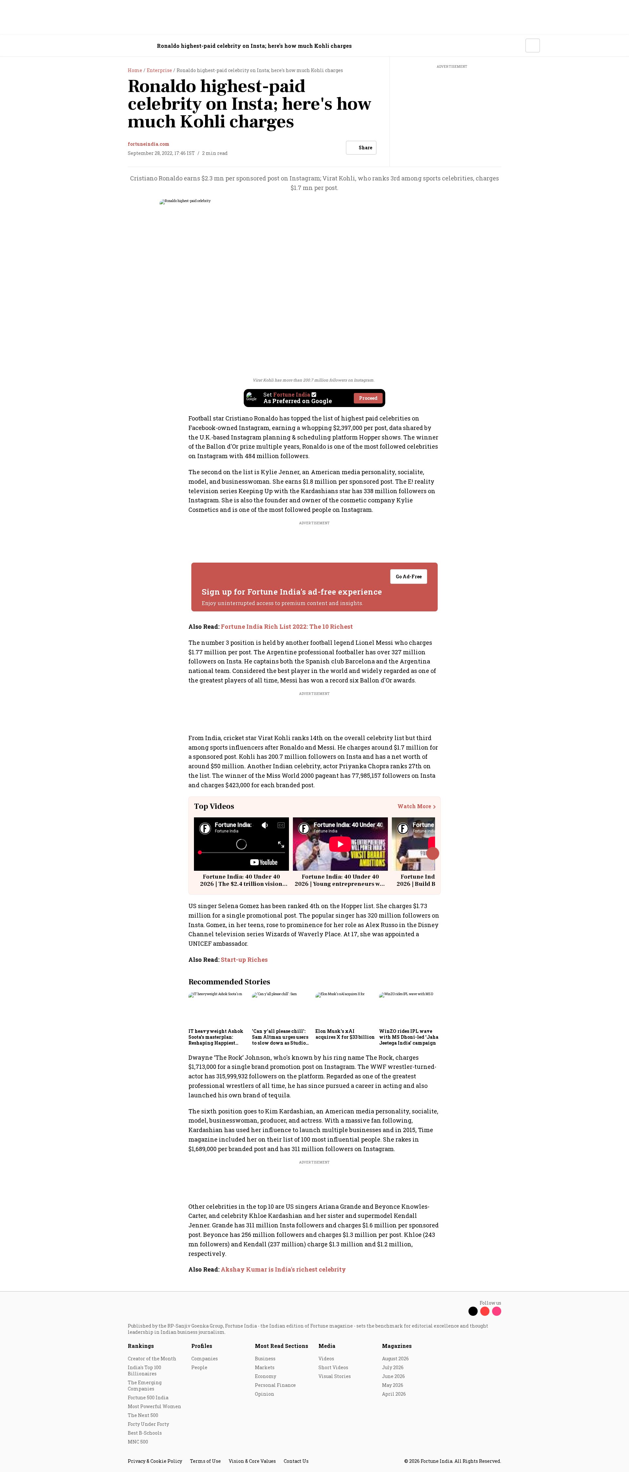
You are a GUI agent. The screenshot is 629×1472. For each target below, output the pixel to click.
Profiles (201, 1345)
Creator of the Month (152, 1358)
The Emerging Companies (145, 1385)
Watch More (414, 806)
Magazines (397, 1345)
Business (265, 1358)
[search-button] (516, 45)
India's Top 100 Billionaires (144, 1370)
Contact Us (296, 1461)
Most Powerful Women (154, 1406)
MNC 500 (138, 1442)
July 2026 (393, 1367)
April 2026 (394, 1394)
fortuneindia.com (148, 144)
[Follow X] (473, 1311)
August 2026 (395, 1358)
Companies (204, 1358)
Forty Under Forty (148, 1424)
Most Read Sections (281, 1345)
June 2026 (393, 1376)
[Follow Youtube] (484, 1311)
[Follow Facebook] (461, 1311)
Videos (326, 1358)
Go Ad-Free (409, 576)
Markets (265, 1367)
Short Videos (333, 1367)
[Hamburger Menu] (93, 45)
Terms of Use (205, 1461)
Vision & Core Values (252, 1461)
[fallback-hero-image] (218, 1009)
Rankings (141, 1345)
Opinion (264, 1394)
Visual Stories (334, 1376)
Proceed (368, 398)
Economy (265, 1376)
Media (326, 1345)
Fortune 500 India (148, 1397)
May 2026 (392, 1385)
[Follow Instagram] (496, 1311)
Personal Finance (275, 1385)
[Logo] (124, 45)
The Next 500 (143, 1415)
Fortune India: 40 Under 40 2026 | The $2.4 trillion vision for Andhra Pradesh (241, 884)
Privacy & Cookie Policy (155, 1461)
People (199, 1367)
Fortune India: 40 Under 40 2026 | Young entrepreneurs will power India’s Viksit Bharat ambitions (340, 887)
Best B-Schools (145, 1433)
